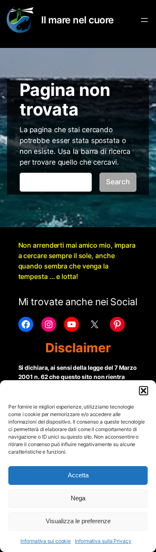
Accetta (78, 475)
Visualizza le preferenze (78, 520)
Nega (78, 498)
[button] (143, 390)
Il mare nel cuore (77, 19)
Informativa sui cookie (45, 541)
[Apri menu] (144, 20)
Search (118, 182)
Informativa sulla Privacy (103, 541)
